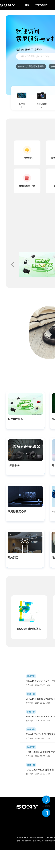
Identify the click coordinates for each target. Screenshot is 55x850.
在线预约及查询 (41, 5)
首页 (27, 5)
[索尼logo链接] (7, 5)
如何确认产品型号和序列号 (31, 66)
